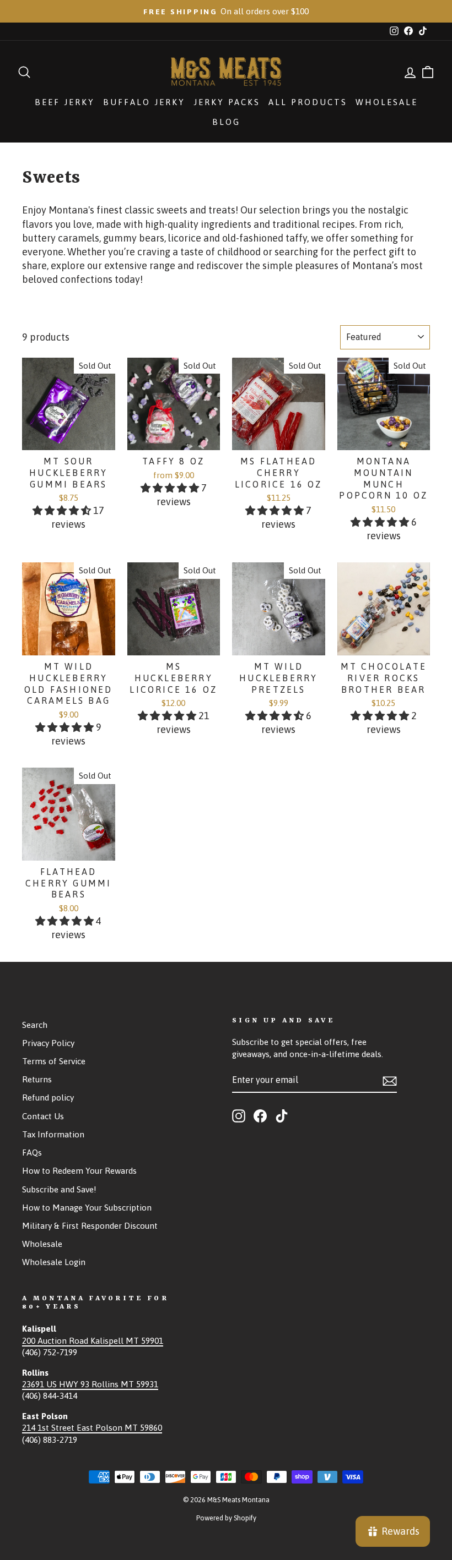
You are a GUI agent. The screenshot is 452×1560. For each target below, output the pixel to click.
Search (34, 1025)
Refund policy (48, 1097)
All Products (307, 102)
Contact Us (43, 1116)
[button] (63, 510)
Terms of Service (53, 1061)
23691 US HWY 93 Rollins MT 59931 (90, 1384)
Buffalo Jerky (144, 102)
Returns (37, 1079)
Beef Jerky (65, 102)
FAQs (32, 1152)
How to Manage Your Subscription (87, 1207)
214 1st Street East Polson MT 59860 (92, 1427)
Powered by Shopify (226, 1518)
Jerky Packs (226, 102)
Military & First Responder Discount (90, 1225)
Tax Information (53, 1134)
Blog (226, 122)
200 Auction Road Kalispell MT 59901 (92, 1340)
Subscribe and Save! (59, 1189)
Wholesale (387, 102)
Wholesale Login (53, 1262)
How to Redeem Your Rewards (79, 1170)
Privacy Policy (48, 1043)
